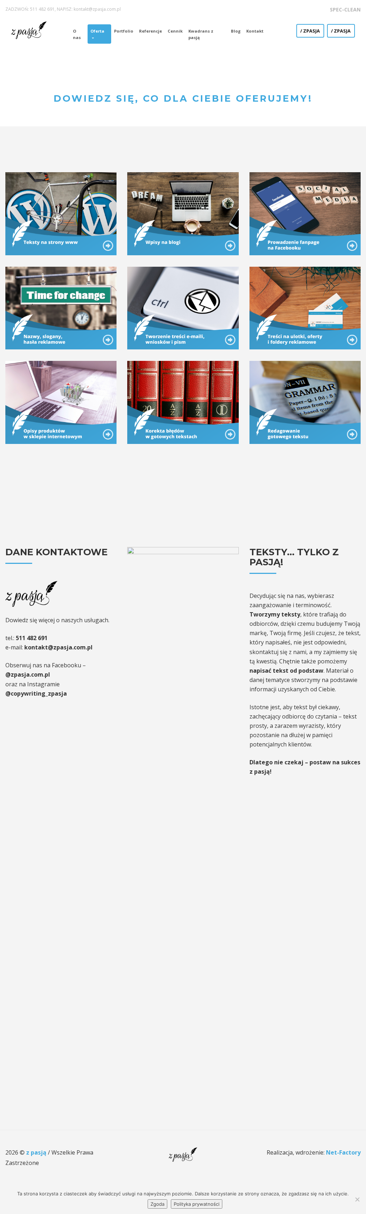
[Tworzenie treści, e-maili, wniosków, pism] (182, 307)
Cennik (175, 31)
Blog (236, 31)
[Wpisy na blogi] (182, 213)
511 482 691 (42, 9)
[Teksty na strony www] (61, 213)
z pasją (37, 1152)
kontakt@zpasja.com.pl (97, 9)
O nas (77, 34)
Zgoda (157, 1204)
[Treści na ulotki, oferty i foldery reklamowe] (305, 307)
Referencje (150, 31)
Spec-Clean (345, 9)
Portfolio (123, 31)
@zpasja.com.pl (27, 674)
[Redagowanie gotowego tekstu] (305, 402)
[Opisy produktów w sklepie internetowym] (61, 402)
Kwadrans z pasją (200, 34)
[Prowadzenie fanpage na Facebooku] (305, 213)
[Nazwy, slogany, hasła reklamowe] (61, 307)
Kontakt (254, 31)
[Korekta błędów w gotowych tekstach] (182, 402)
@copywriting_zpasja (36, 693)
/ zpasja (310, 31)
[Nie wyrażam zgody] (357, 1199)
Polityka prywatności (196, 1204)
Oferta (97, 31)
